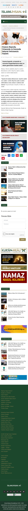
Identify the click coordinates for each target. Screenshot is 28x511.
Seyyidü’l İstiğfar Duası (7, 467)
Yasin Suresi (4, 455)
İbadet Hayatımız (6, 445)
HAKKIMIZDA (8, 2)
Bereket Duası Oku (6, 424)
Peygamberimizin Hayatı (8, 418)
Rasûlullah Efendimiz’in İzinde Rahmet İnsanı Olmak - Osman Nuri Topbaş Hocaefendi (16, 356)
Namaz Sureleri (5, 400)
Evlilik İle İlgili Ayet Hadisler (9, 434)
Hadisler (3, 459)
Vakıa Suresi (4, 461)
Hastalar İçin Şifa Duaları (8, 396)
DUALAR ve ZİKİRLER (13, 26)
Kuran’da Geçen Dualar (7, 428)
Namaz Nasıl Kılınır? (6, 391)
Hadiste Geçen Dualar (7, 430)
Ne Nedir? (4, 457)
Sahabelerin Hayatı (6, 463)
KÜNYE (2, 2)
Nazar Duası (4, 416)
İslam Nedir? (4, 394)
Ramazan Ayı (4, 440)
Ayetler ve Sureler (6, 402)
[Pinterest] (18, 7)
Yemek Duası (4, 443)
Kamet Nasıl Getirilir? (7, 438)
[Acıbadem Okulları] (14, 378)
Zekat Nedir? (4, 441)
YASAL (17, 2)
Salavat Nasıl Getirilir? (7, 426)
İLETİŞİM (24, 2)
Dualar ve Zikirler (6, 393)
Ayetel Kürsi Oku (5, 422)
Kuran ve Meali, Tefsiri (7, 406)
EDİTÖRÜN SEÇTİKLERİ (6, 339)
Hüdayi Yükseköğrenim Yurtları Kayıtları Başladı (16, 349)
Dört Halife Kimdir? (6, 436)
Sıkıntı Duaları (5, 414)
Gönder (22, 239)
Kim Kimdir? (4, 451)
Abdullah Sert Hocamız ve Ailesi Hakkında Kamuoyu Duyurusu (16, 368)
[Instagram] (11, 7)
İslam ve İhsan (5, 113)
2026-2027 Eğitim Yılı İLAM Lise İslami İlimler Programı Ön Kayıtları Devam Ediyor (16, 312)
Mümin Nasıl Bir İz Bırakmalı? (16, 293)
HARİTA (13, 2)
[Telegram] (20, 7)
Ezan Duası (4, 471)
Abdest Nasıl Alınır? (6, 420)
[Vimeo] (20, 492)
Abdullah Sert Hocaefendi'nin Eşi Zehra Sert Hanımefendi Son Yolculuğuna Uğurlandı (17, 362)
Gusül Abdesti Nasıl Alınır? (8, 398)
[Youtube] (13, 7)
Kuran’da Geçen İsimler (7, 412)
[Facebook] (6, 7)
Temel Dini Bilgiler (6, 449)
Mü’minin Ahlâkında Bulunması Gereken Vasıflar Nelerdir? (17, 306)
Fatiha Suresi (4, 469)
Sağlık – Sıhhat (5, 447)
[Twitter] (8, 7)
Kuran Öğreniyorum (6, 473)
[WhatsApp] (15, 7)
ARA (21, 2)
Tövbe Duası (4, 408)
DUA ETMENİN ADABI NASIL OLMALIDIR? (13, 117)
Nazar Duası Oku (6, 465)
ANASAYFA (5, 26)
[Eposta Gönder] (3, 158)
